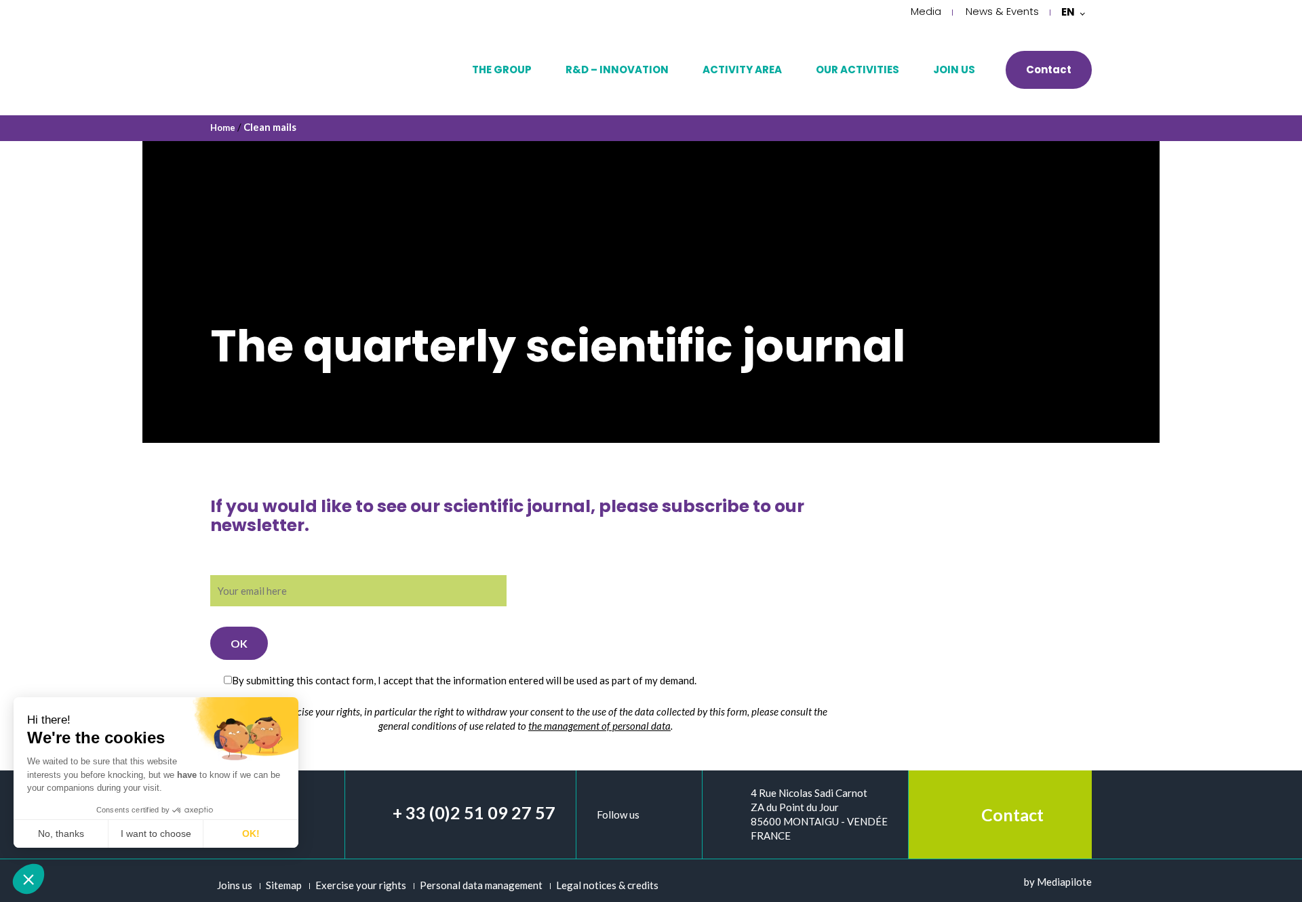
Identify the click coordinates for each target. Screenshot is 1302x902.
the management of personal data (599, 726)
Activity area (742, 69)
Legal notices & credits (607, 885)
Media (926, 11)
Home (222, 127)
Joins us (234, 885)
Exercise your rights (360, 885)
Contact (1048, 69)
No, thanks (61, 833)
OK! (251, 833)
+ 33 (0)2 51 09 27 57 (474, 812)
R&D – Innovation (617, 69)
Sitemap (284, 885)
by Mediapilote (1058, 882)
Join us (954, 69)
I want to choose (156, 833)
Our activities (857, 69)
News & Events (1002, 11)
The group (502, 69)
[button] (28, 879)
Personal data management (481, 885)
